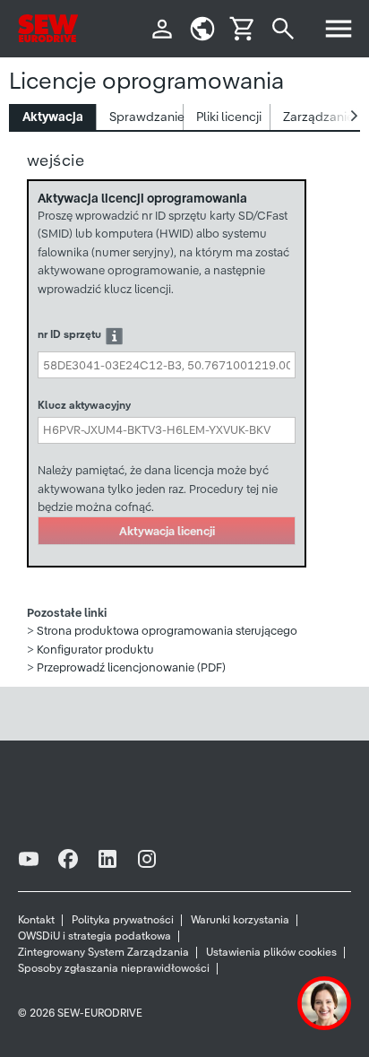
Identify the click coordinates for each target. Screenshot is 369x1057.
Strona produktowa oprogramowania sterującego (167, 630)
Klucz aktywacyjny (84, 404)
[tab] (53, 117)
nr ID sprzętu (69, 334)
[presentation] (53, 117)
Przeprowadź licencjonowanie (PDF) (131, 667)
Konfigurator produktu (95, 649)
